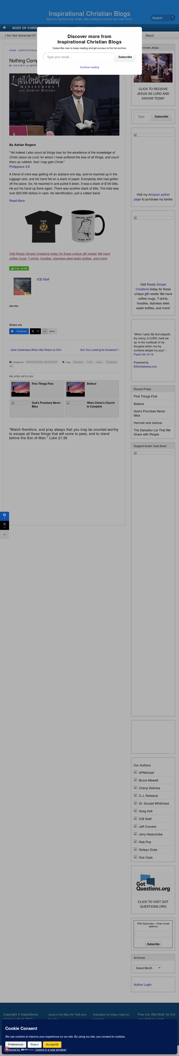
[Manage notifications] (7, 1049)
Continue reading (89, 67)
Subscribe (125, 57)
